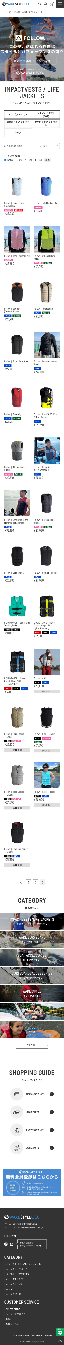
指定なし (11, 160)
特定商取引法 (37, 1335)
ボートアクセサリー (15, 1279)
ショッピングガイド (15, 1313)
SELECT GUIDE (13, 1309)
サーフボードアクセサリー (18, 1274)
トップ (8, 12)
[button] (21, 882)
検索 (47, 160)
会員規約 (48, 1335)
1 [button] (28, 882)
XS (20, 160)
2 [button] (35, 882)
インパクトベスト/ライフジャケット (23, 1264)
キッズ (9, 1289)
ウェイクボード (13, 1294)
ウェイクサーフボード (16, 1269)
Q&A (8, 1318)
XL (41, 160)
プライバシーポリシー (21, 1335)
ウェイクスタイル (14, 1284)
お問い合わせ (12, 1323)
